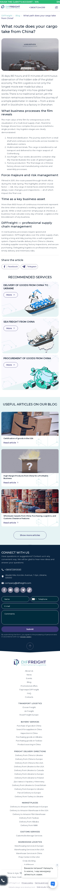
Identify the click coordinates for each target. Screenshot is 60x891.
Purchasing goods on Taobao (29, 740)
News (29, 675)
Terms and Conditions (44, 883)
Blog (18, 15)
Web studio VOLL (44, 887)
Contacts (29, 697)
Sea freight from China (19, 321)
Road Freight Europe (29, 715)
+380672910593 (13, 569)
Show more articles (30, 535)
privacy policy (25, 637)
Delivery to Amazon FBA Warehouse (29, 814)
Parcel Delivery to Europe (29, 793)
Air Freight (29, 711)
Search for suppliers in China (29, 729)
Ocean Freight (29, 707)
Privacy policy (27, 883)
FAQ (29, 693)
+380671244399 (37, 7)
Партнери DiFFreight (29, 689)
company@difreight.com (18, 583)
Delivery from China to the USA (29, 763)
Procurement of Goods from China (27, 358)
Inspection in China (29, 733)
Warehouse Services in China (29, 853)
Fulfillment (29, 864)
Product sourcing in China (29, 744)
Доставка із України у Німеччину (29, 781)
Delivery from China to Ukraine (29, 755)
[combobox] (34, 599)
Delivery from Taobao (29, 818)
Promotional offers (29, 686)
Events (29, 678)
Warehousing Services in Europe (29, 846)
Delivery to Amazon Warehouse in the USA (29, 810)
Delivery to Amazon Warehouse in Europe (29, 806)
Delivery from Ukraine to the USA (29, 766)
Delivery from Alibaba (29, 822)
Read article (9, 442)
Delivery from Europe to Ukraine (29, 789)
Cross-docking (29, 861)
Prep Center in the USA (29, 857)
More (9, 295)
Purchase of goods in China (29, 726)
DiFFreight (7, 15)
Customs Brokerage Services (29, 835)
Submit (30, 629)
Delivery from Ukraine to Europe (29, 774)
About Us (29, 671)
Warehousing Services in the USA (29, 849)
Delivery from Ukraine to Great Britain (29, 785)
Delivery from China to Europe (29, 759)
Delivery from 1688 (29, 825)
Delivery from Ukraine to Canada (29, 770)
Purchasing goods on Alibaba (29, 737)
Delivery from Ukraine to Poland (29, 778)
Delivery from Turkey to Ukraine (29, 796)
